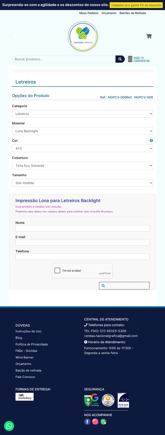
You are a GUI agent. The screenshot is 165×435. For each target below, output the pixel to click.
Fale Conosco (25, 377)
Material (18, 123)
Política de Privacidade (31, 344)
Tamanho (19, 175)
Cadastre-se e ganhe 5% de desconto (136, 5)
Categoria (19, 106)
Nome (20, 223)
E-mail (20, 237)
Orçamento (109, 13)
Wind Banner (24, 357)
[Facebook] (87, 422)
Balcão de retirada (28, 370)
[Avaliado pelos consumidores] (123, 400)
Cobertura (20, 158)
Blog (18, 338)
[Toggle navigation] (15, 36)
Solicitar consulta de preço (126, 286)
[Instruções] (103, 422)
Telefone (22, 251)
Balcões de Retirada (133, 13)
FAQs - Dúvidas (26, 351)
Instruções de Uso (28, 331)
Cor (15, 140)
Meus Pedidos (88, 13)
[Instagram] (95, 422)
